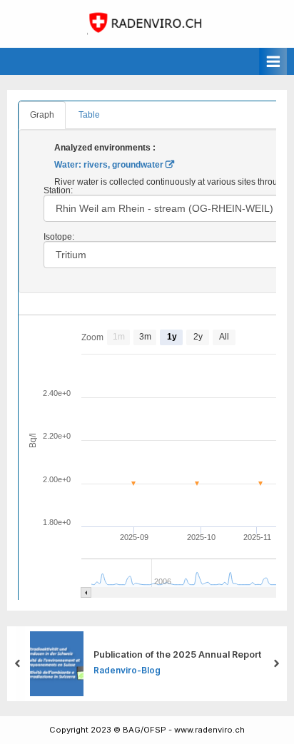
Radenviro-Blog (127, 670)
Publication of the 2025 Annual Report (177, 654)
